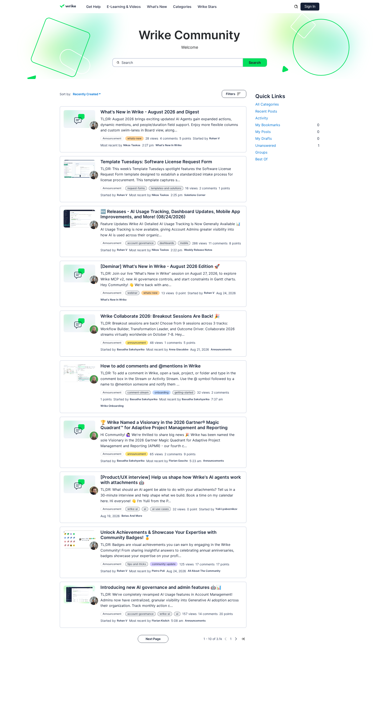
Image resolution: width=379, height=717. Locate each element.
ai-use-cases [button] (160, 509)
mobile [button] (184, 243)
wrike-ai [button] (132, 509)
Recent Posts (266, 111)
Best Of (261, 159)
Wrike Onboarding (112, 405)
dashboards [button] (167, 243)
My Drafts (287, 138)
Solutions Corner (195, 195)
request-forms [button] (136, 188)
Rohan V (214, 138)
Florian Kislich (160, 620)
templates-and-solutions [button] (166, 188)
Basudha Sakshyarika (131, 349)
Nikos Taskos (131, 145)
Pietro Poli (158, 570)
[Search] (296, 7)
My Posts (287, 131)
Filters (230, 94)
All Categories (267, 104)
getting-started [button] (184, 392)
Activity (261, 118)
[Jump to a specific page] (243, 638)
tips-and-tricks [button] (136, 564)
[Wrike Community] (69, 6)
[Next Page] (236, 638)
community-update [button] (163, 564)
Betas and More (132, 515)
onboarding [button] (161, 392)
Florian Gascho (178, 460)
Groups (261, 152)
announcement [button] (136, 342)
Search (255, 62)
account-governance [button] (140, 243)
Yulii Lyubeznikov (226, 509)
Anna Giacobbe (178, 349)
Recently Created (85, 94)
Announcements (221, 349)
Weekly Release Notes (198, 249)
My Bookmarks (287, 125)
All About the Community (204, 570)
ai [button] (145, 509)
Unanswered (287, 145)
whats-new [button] (134, 138)
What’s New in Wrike (169, 145)
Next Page (153, 639)
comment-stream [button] (137, 392)
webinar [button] (132, 292)
